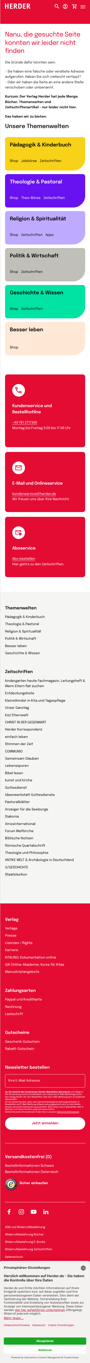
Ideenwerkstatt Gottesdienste (30, 795)
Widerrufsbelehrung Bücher (24, 1234)
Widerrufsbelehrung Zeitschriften (28, 1249)
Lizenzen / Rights (18, 943)
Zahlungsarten (20, 991)
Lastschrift (14, 1014)
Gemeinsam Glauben (22, 759)
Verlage (11, 928)
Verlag (11, 920)
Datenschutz (14, 1257)
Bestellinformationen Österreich (31, 1172)
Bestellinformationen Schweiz (29, 1166)
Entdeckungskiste (19, 693)
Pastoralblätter (17, 802)
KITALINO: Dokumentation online (30, 957)
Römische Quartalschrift (25, 846)
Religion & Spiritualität (38, 219)
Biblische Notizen (19, 838)
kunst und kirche (18, 780)
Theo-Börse (31, 198)
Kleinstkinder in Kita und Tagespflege (35, 701)
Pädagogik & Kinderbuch (40, 145)
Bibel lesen (14, 773)
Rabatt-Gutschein (19, 1049)
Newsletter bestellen (27, 1068)
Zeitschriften (50, 161)
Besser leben (26, 329)
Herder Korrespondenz (23, 729)
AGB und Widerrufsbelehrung (25, 1227)
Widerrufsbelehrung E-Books (25, 1242)
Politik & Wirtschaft (34, 256)
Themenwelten (20, 608)
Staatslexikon (16, 874)
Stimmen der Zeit (19, 744)
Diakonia (12, 817)
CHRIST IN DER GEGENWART (25, 722)
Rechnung (13, 1007)
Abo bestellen (23, 559)
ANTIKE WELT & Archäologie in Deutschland (39, 860)
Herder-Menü (85, 5)
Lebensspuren (17, 766)
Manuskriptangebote (22, 972)
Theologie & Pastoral (36, 182)
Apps (49, 235)
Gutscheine (17, 1033)
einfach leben (16, 737)
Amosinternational (20, 824)
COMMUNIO (14, 751)
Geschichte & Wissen (36, 292)
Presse (10, 936)
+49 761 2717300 (24, 423)
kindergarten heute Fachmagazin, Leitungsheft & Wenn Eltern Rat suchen (45, 683)
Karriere (11, 950)
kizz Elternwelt (16, 715)
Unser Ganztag (17, 708)
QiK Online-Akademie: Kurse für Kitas (34, 965)
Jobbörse (29, 161)
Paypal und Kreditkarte (23, 999)
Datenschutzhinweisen (68, 1112)
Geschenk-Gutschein (22, 1042)
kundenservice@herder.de (34, 494)
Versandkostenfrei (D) (28, 1157)
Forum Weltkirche (19, 831)
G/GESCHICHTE (16, 867)
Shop (14, 161)
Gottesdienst (16, 788)
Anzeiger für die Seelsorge (26, 809)
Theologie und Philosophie (26, 853)
